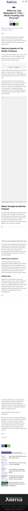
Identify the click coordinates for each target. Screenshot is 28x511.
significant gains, (20, 54)
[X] (14, 24)
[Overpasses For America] (11, 2)
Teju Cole (11, 21)
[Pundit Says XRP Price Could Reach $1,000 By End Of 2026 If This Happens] (4, 484)
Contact (7, 507)
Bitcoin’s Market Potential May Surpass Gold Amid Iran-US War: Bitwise (17, 471)
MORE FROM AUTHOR (17, 452)
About (4, 507)
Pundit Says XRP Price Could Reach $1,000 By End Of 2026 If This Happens (17, 484)
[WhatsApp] (17, 24)
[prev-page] (2, 489)
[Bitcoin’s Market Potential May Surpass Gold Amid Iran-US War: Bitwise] (4, 473)
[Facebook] (11, 24)
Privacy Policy (13, 507)
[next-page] (4, 489)
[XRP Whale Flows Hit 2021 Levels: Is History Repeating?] (4, 465)
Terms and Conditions (21, 507)
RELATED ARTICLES (6, 452)
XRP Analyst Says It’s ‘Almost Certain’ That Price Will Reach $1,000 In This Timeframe (16, 477)
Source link (4, 437)
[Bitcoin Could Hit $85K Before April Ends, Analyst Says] (4, 459)
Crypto (14, 7)
